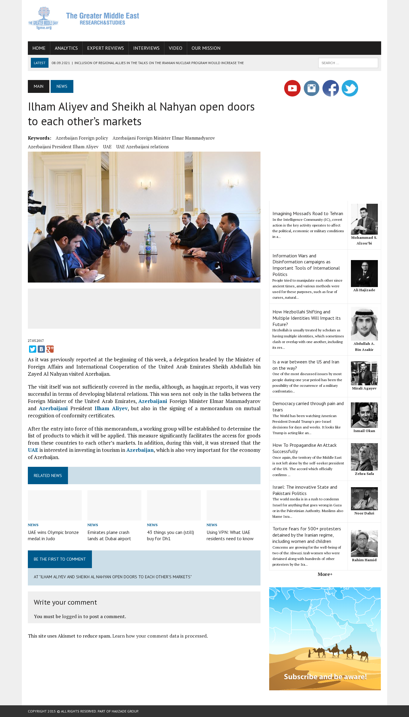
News (33, 525)
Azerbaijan (140, 449)
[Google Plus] (50, 349)
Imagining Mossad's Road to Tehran (307, 213)
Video (175, 48)
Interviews (146, 48)
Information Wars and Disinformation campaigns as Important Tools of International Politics (306, 265)
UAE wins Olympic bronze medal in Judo (53, 535)
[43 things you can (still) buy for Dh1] (174, 516)
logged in (72, 616)
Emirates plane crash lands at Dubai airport (109, 535)
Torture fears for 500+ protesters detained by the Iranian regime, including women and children (306, 535)
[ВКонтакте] (41, 349)
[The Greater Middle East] (84, 18)
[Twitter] (32, 349)
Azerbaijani (152, 401)
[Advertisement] (272, 19)
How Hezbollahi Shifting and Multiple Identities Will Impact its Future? (306, 318)
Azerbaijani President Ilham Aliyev (63, 147)
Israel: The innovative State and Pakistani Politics (304, 490)
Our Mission (206, 48)
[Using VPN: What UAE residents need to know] (233, 516)
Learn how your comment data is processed (159, 636)
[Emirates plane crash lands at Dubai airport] (114, 516)
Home (39, 48)
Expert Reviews (105, 48)
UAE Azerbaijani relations (142, 147)
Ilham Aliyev (111, 408)
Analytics (66, 48)
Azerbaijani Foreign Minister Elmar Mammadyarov (164, 138)
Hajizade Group (125, 711)
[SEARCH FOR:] (348, 62)
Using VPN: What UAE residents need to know (230, 535)
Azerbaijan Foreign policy (82, 138)
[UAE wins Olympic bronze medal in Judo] (55, 516)
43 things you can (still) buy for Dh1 (170, 535)
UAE (107, 147)
